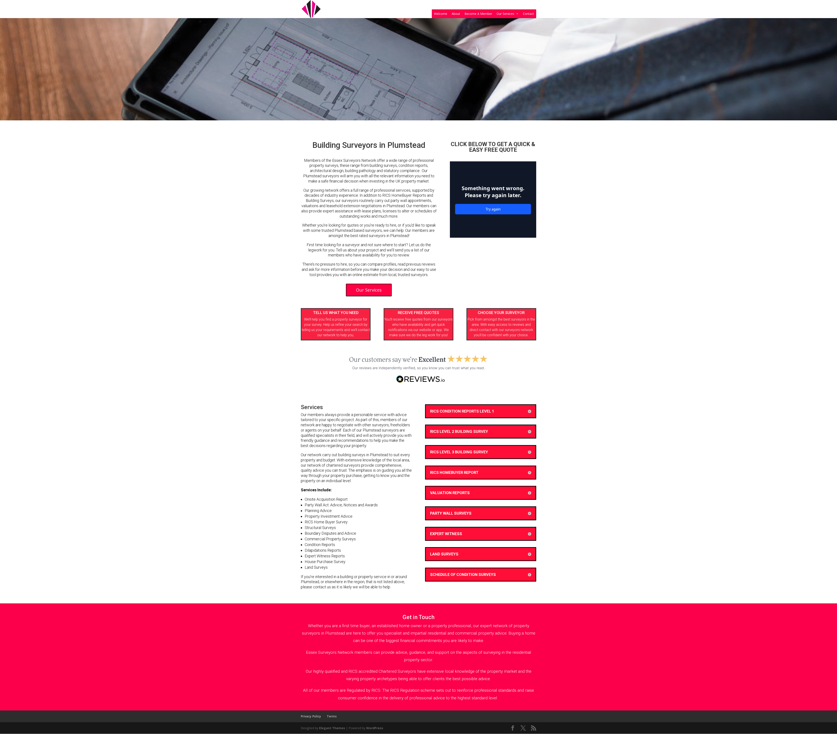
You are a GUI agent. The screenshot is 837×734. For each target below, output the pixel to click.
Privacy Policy (311, 716)
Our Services (505, 14)
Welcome (440, 14)
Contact (528, 14)
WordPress (374, 728)
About (456, 14)
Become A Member (478, 14)
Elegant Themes (332, 728)
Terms (332, 716)
